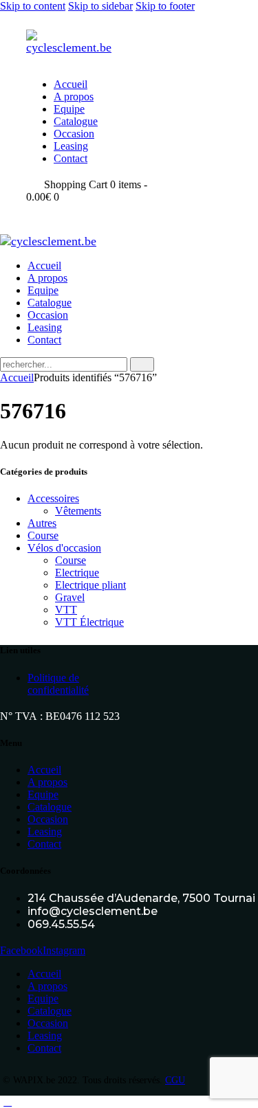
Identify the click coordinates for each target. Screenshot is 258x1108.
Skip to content (32, 6)
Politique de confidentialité (58, 684)
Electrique (77, 572)
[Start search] (142, 364)
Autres (42, 523)
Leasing (45, 831)
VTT (66, 609)
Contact (44, 844)
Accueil (17, 377)
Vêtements (78, 511)
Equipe (43, 794)
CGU (175, 1080)
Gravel (70, 597)
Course (43, 535)
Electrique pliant (90, 585)
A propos (47, 782)
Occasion (48, 819)
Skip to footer (165, 6)
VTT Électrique (89, 622)
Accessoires (53, 498)
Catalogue (50, 807)
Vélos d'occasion (64, 548)
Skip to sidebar (100, 6)
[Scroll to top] (7, 1101)
